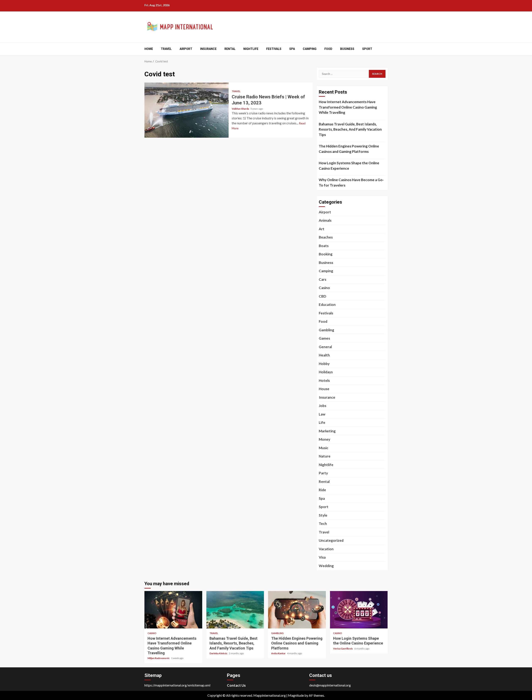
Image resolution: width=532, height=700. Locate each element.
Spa (292, 49)
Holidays (326, 372)
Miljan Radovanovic (159, 658)
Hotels (324, 380)
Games (324, 338)
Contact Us (236, 685)
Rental (229, 49)
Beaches (326, 237)
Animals (325, 220)
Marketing (327, 431)
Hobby (324, 363)
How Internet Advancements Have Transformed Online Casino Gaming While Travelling (348, 107)
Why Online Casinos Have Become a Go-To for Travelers (351, 182)
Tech (323, 523)
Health (324, 355)
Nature (324, 456)
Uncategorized (331, 540)
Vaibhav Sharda (240, 108)
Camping (309, 49)
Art (321, 229)
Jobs (322, 405)
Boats (324, 246)
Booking (325, 254)
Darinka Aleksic (218, 653)
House (324, 389)
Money (324, 439)
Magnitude (296, 695)
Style (323, 515)
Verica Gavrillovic (343, 648)
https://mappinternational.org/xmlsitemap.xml (177, 685)
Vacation (326, 549)
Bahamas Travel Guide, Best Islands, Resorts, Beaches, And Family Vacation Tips (350, 129)
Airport (186, 49)
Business (347, 49)
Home (148, 49)
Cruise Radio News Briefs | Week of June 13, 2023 (186, 110)
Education (327, 304)
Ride (322, 490)
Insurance (208, 49)
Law (322, 414)
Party (323, 473)
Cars (322, 279)
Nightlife (250, 49)
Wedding (326, 566)
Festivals (273, 49)
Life (322, 422)
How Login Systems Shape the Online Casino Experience (349, 166)
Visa (322, 557)
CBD (322, 296)
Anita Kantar (278, 653)
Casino (324, 288)
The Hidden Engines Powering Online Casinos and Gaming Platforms (349, 149)
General (325, 347)
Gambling (326, 330)
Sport (367, 49)
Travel (166, 49)
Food (328, 49)
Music (323, 448)
